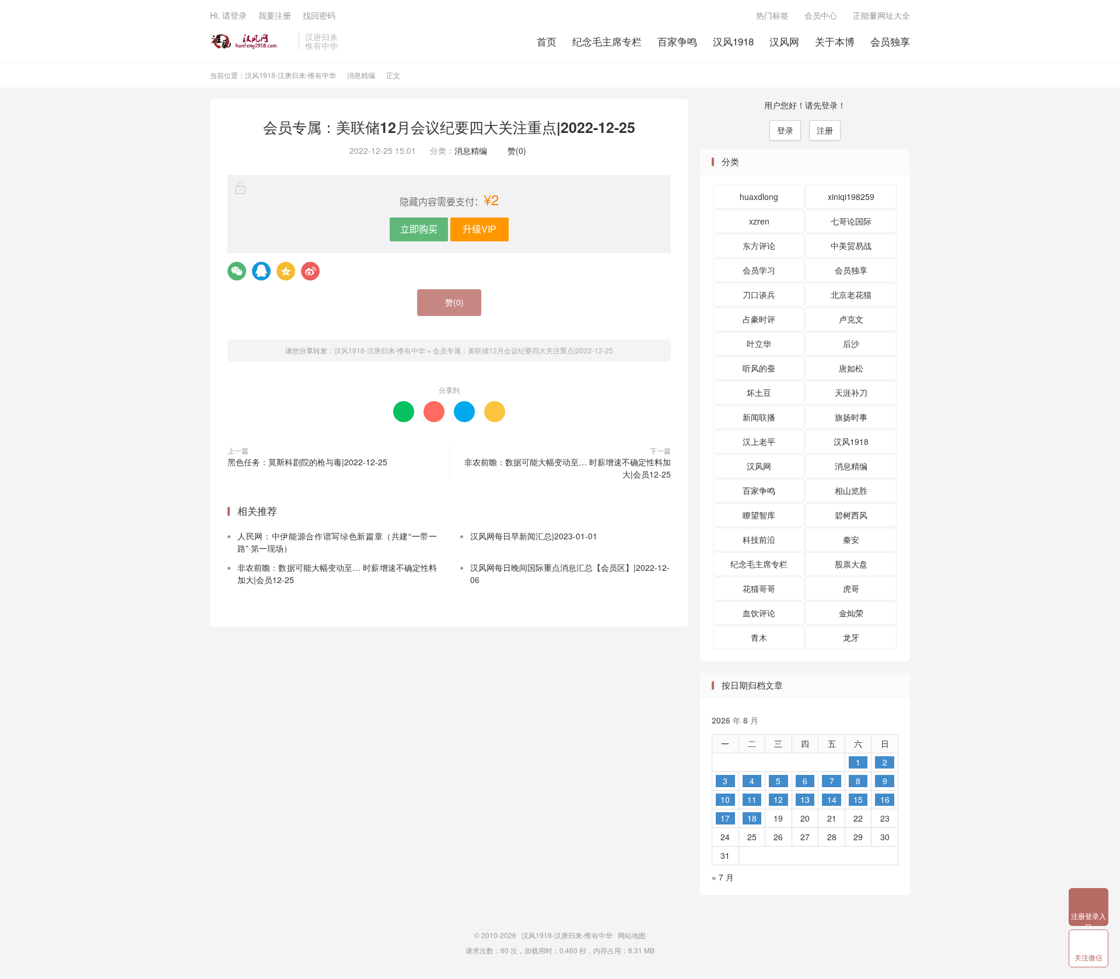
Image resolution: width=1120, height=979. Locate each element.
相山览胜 (851, 490)
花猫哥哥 (759, 588)
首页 (546, 41)
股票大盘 (851, 564)
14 (831, 799)
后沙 (851, 343)
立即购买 (419, 229)
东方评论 (759, 245)
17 (725, 818)
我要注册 (274, 15)
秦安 (851, 539)
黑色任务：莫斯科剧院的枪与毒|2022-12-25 (307, 462)
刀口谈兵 (759, 294)
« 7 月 (723, 877)
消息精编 (361, 75)
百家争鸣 (677, 41)
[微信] (237, 271)
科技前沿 (759, 539)
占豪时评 (759, 319)
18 (752, 818)
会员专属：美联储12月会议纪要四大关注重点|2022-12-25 (449, 127)
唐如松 (851, 368)
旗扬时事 (851, 417)
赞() (513, 150)
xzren (759, 221)
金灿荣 (851, 613)
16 (885, 799)
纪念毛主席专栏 (607, 41)
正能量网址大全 (881, 15)
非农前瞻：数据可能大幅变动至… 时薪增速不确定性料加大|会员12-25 (567, 468)
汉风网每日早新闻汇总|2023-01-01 (533, 536)
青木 (759, 637)
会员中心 (820, 15)
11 (752, 799)
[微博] (310, 271)
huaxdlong (759, 196)
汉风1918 (733, 41)
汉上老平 (759, 441)
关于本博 (835, 41)
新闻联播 (759, 417)
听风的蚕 (759, 368)
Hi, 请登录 (228, 15)
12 (778, 799)
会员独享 (890, 41)
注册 (825, 130)
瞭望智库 (759, 515)
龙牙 (851, 637)
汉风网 (784, 41)
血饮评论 (759, 613)
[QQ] (261, 271)
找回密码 (319, 15)
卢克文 (851, 319)
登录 (785, 130)
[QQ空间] (285, 271)
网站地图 (632, 935)
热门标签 (772, 15)
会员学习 (759, 270)
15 (858, 799)
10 (725, 799)
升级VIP (479, 229)
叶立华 (759, 343)
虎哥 (851, 588)
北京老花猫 (851, 294)
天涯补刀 (851, 392)
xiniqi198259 (851, 196)
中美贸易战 (851, 245)
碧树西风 (851, 515)
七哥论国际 (851, 221)
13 (805, 799)
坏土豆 (759, 392)
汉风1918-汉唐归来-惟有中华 (251, 41)
